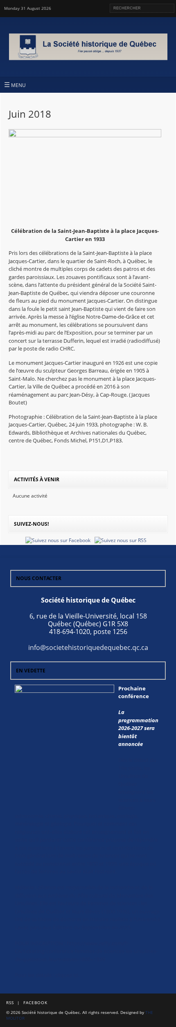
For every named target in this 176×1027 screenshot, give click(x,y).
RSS (10, 1002)
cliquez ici (66, 975)
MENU (15, 84)
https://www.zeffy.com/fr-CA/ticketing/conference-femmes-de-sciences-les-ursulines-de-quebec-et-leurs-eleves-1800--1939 (86, 951)
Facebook (35, 1002)
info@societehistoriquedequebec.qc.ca (88, 647)
